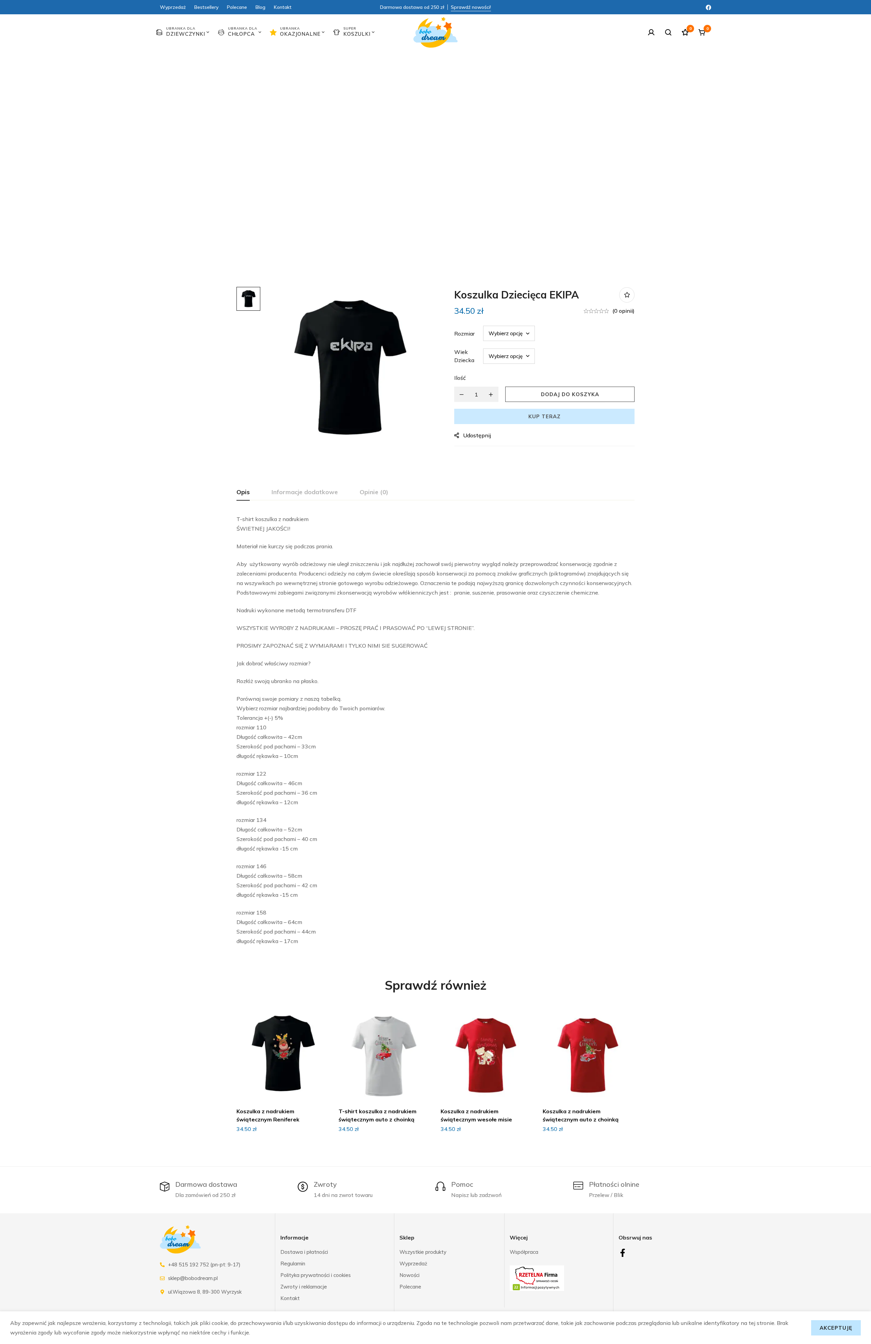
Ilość (460, 377)
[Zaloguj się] (651, 32)
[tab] (243, 492)
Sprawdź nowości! (471, 7)
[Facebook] (708, 7)
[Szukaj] (668, 32)
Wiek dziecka (464, 356)
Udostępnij (477, 435)
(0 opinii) (623, 310)
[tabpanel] (435, 730)
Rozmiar (464, 333)
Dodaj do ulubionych (627, 295)
